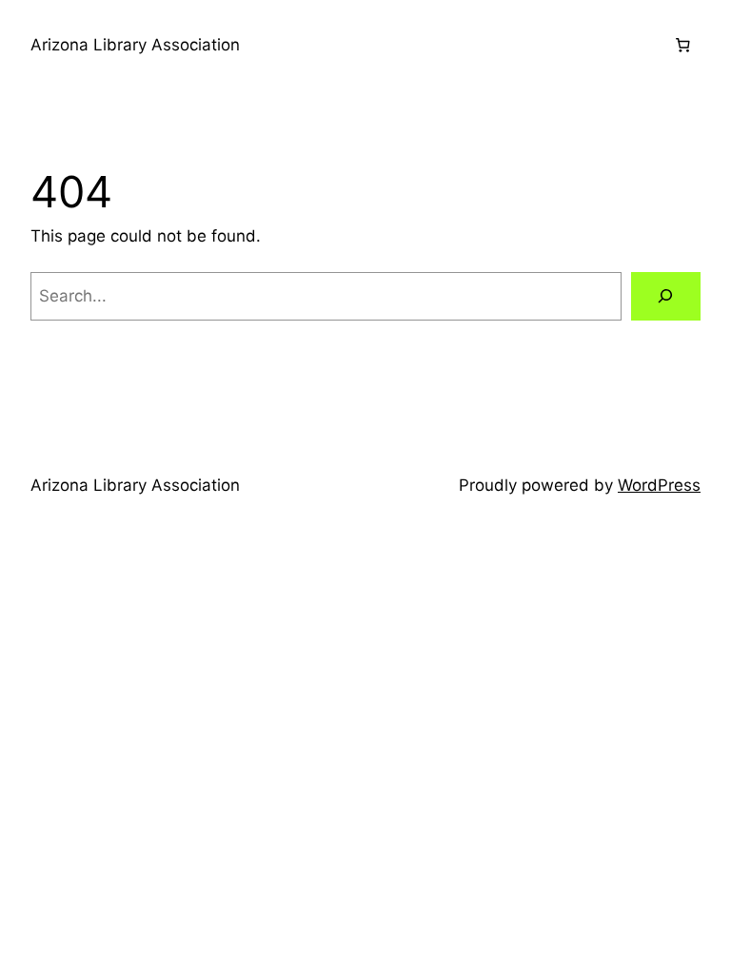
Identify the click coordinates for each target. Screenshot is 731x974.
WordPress (659, 485)
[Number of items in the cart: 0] (682, 46)
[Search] (666, 296)
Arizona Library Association (135, 44)
